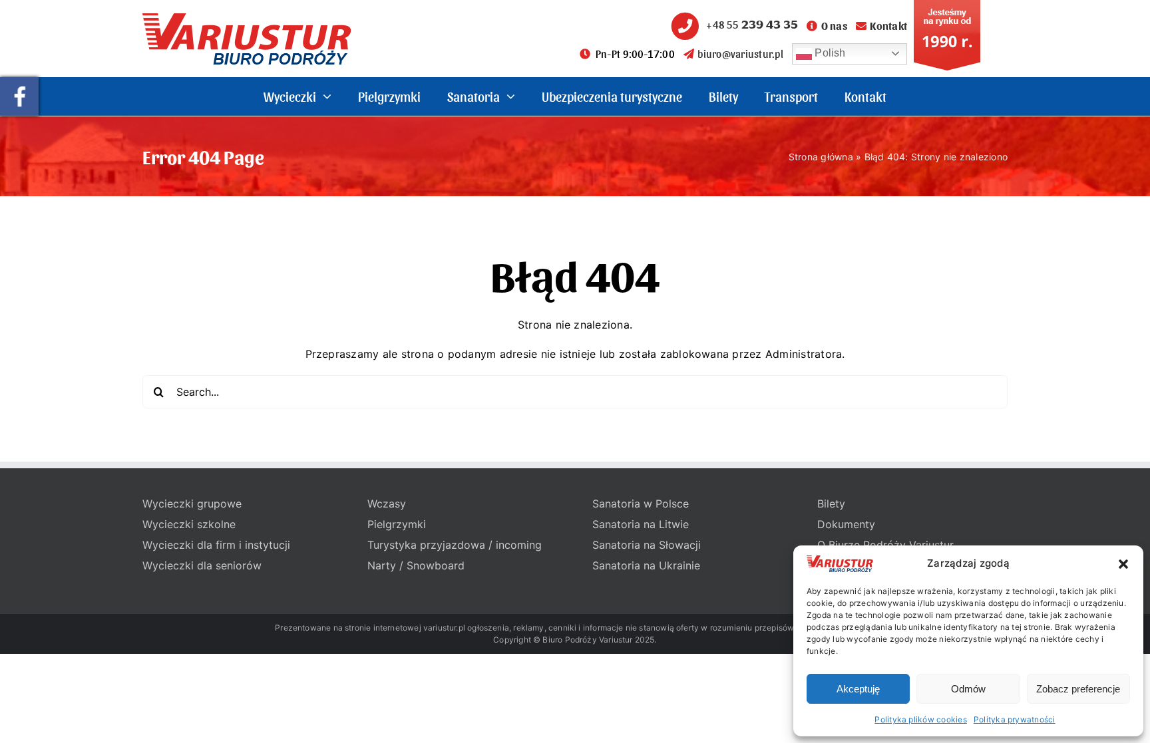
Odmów (968, 688)
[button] (1123, 564)
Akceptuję (858, 688)
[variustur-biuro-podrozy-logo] (246, 18)
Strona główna (821, 156)
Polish (829, 53)
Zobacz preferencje (1078, 688)
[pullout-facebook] (19, 82)
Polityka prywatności (1014, 719)
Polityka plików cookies (920, 719)
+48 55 (752, 24)
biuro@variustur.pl (740, 53)
